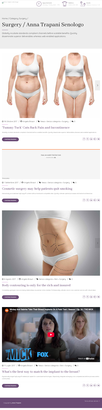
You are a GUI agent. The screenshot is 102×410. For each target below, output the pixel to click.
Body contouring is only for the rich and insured (36, 285)
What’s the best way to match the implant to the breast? (41, 372)
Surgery (65, 121)
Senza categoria (53, 121)
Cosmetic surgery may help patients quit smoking (37, 189)
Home (5, 18)
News (42, 121)
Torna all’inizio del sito (91, 401)
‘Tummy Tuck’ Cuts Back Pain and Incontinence (36, 128)
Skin (56, 279)
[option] (51, 85)
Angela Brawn (29, 121)
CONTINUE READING (10, 139)
